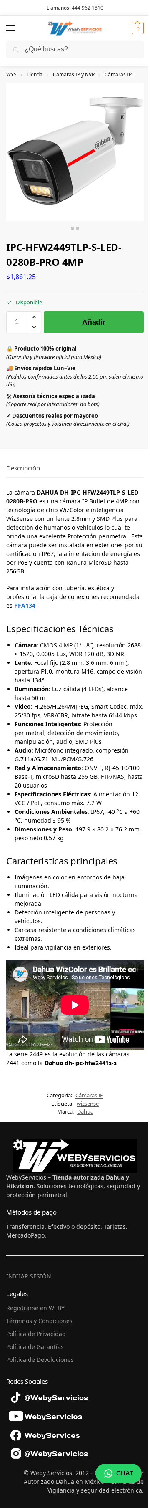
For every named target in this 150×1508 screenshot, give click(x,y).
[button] (137, 28)
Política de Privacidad (36, 1334)
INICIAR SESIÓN (28, 1276)
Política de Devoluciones (40, 1360)
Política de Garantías (35, 1347)
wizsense (88, 1103)
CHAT (124, 1473)
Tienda (34, 74)
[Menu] (18, 28)
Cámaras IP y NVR (74, 74)
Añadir (93, 322)
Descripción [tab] (23, 468)
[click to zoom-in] (75, 152)
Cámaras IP (118, 74)
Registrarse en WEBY (35, 1308)
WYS (11, 74)
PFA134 (24, 605)
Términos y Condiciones (39, 1321)
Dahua (85, 1111)
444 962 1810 (87, 7)
